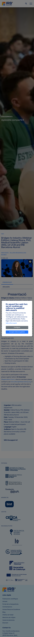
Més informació (11, 323)
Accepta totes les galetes (17, 332)
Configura (17, 327)
